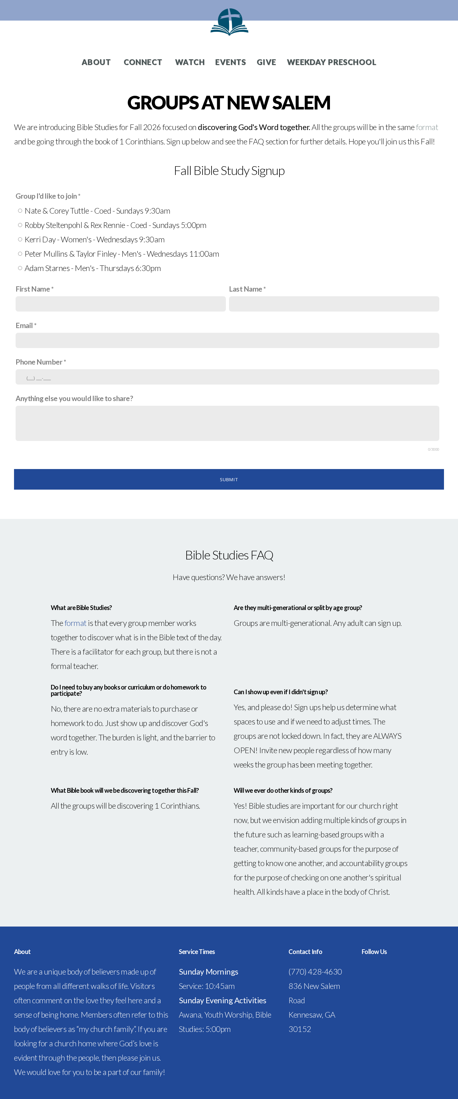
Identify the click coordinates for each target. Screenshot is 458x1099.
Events (230, 61)
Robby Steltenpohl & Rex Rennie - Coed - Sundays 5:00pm (115, 225)
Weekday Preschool (331, 61)
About (97, 61)
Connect (144, 61)
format (427, 127)
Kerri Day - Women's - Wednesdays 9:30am (95, 239)
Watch (190, 61)
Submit (229, 479)
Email (24, 325)
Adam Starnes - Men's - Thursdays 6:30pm (93, 268)
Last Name (245, 289)
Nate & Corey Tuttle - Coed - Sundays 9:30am (97, 210)
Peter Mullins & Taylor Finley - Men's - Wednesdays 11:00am (122, 253)
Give (266, 61)
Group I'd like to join (46, 196)
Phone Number (39, 362)
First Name (33, 289)
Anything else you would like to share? (74, 398)
